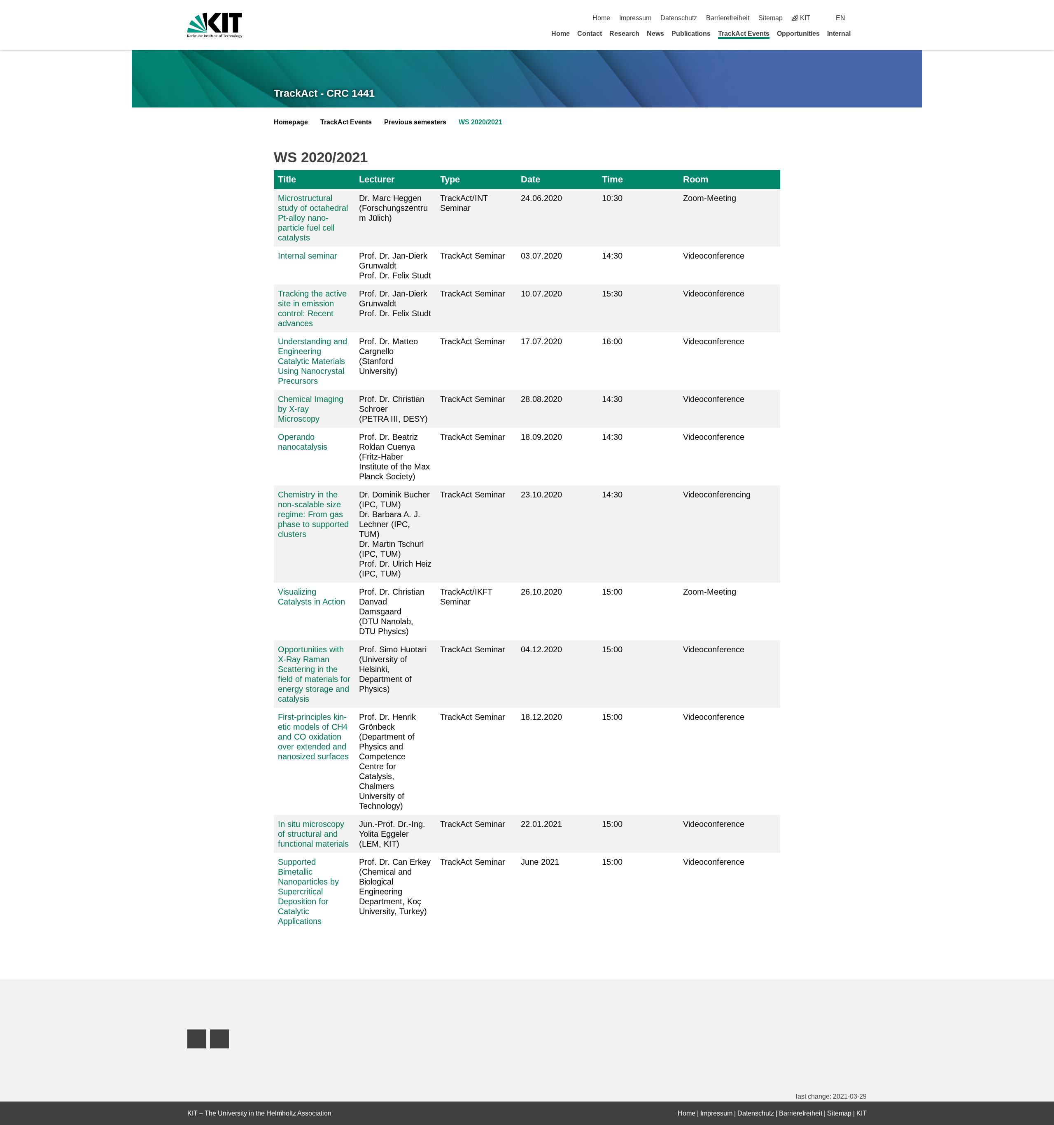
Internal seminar (307, 255)
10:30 (612, 198)
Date (530, 179)
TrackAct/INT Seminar (464, 203)
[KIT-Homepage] (214, 25)
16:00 (612, 341)
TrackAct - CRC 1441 (324, 93)
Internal (839, 33)
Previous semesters (415, 122)
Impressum (635, 17)
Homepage (291, 122)
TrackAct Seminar (472, 255)
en (840, 17)
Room (696, 179)
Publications (691, 33)
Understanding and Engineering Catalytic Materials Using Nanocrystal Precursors (312, 361)
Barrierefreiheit (727, 17)
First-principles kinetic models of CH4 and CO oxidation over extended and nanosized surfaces (313, 736)
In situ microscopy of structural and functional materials (313, 833)
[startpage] (864, 33)
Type (450, 179)
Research (624, 33)
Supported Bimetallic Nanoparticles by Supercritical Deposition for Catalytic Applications (308, 891)
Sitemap (770, 17)
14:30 (612, 255)
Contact (589, 33)
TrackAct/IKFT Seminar (466, 596)
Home (601, 17)
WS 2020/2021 (480, 122)
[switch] (863, 18)
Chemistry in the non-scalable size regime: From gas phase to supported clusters (313, 514)
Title (287, 179)
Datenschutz (678, 17)
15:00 (612, 591)
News (655, 33)
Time (612, 179)
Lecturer (377, 179)
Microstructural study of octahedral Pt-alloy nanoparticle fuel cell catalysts (313, 218)
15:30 (612, 293)
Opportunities (798, 33)
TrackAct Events (744, 33)
